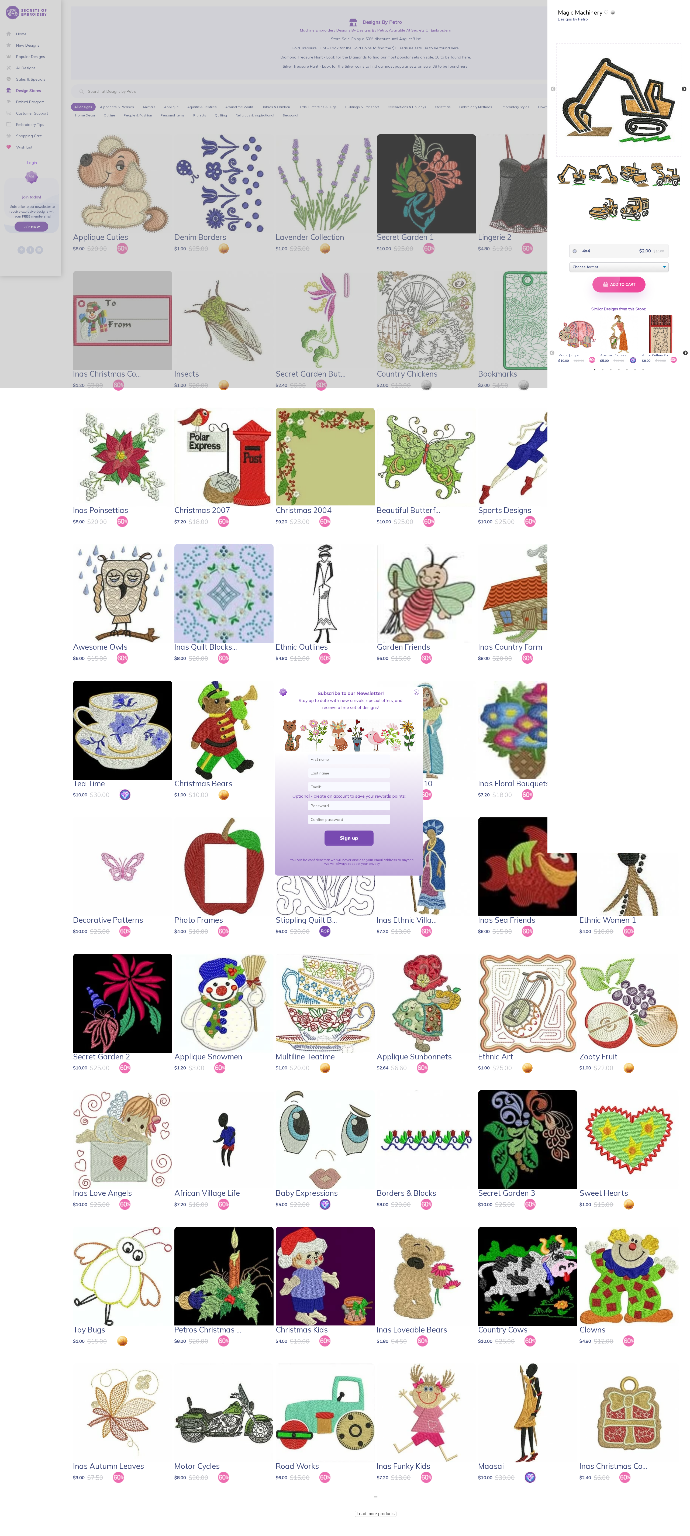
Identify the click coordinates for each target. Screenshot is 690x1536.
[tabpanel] (578, 339)
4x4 (585, 250)
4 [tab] (619, 369)
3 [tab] (610, 369)
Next (684, 89)
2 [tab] (602, 369)
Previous (553, 89)
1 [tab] (594, 369)
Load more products (376, 1513)
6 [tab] (635, 369)
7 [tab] (643, 369)
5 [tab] (627, 369)
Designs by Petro (573, 19)
